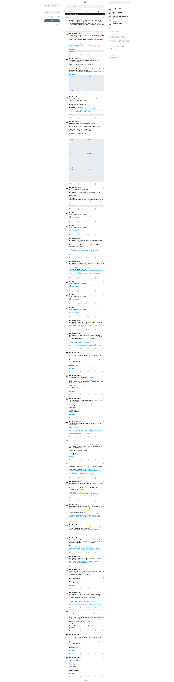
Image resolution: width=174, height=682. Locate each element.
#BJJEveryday (98, 430)
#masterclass (96, 216)
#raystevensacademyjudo (94, 273)
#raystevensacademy (85, 111)
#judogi (71, 472)
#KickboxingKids (79, 108)
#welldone (89, 253)
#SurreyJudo (97, 472)
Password (46, 9)
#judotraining (95, 250)
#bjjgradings (96, 325)
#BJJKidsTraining (88, 45)
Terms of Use (114, 53)
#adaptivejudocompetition (82, 251)
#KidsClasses (72, 345)
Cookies (125, 53)
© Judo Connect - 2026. (113, 57)
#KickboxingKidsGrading (74, 344)
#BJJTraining (88, 429)
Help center (117, 55)
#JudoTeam (85, 472)
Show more (111, 27)
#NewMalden (89, 48)
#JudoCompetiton (80, 250)
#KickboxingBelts (85, 344)
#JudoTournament (88, 250)
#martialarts (79, 326)
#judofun (100, 470)
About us (110, 55)
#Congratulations (87, 345)
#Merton (94, 48)
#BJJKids (73, 45)
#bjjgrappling (90, 325)
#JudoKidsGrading (81, 367)
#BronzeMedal (83, 253)
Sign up (56, 24)
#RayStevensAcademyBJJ (75, 433)
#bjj (70, 45)
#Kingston (94, 431)
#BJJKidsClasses (80, 45)
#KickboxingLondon (73, 110)
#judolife (75, 73)
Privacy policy (120, 53)
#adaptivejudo (72, 251)
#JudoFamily (99, 73)
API (113, 55)
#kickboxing (72, 108)
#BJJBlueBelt (79, 430)
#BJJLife (77, 46)
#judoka (74, 250)
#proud (93, 253)
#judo (70, 71)
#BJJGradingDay (81, 429)
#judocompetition (93, 270)
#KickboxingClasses (87, 108)
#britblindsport (85, 270)
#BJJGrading (72, 46)
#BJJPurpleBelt (72, 326)
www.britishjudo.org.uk (84, 216)
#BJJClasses (94, 429)
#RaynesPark (83, 48)
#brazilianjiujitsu (78, 325)
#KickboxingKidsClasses (88, 342)
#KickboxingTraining (96, 108)
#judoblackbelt (75, 71)
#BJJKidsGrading (96, 45)
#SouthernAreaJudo (73, 473)
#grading (96, 344)
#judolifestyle (87, 73)
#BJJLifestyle (83, 46)
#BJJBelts (94, 46)
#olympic (101, 216)
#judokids (74, 367)
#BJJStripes (99, 46)
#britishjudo (89, 71)
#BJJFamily (88, 46)
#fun (77, 345)
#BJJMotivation (91, 430)
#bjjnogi (73, 325)
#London (71, 48)
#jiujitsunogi (84, 325)
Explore (68, 2)
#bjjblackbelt (84, 71)
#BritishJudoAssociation (98, 71)
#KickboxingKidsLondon (84, 110)
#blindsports (79, 270)
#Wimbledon (76, 48)
